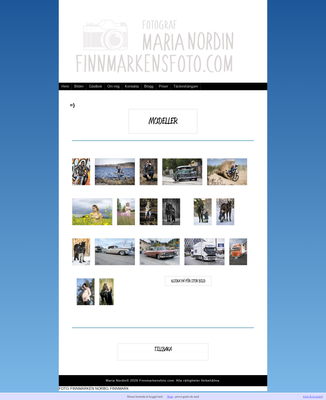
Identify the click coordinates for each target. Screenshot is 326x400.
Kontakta (132, 86)
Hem (65, 86)
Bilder (79, 86)
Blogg (148, 86)
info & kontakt (313, 396)
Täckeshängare (185, 86)
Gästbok (95, 86)
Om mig (113, 86)
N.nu (170, 396)
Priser (163, 86)
